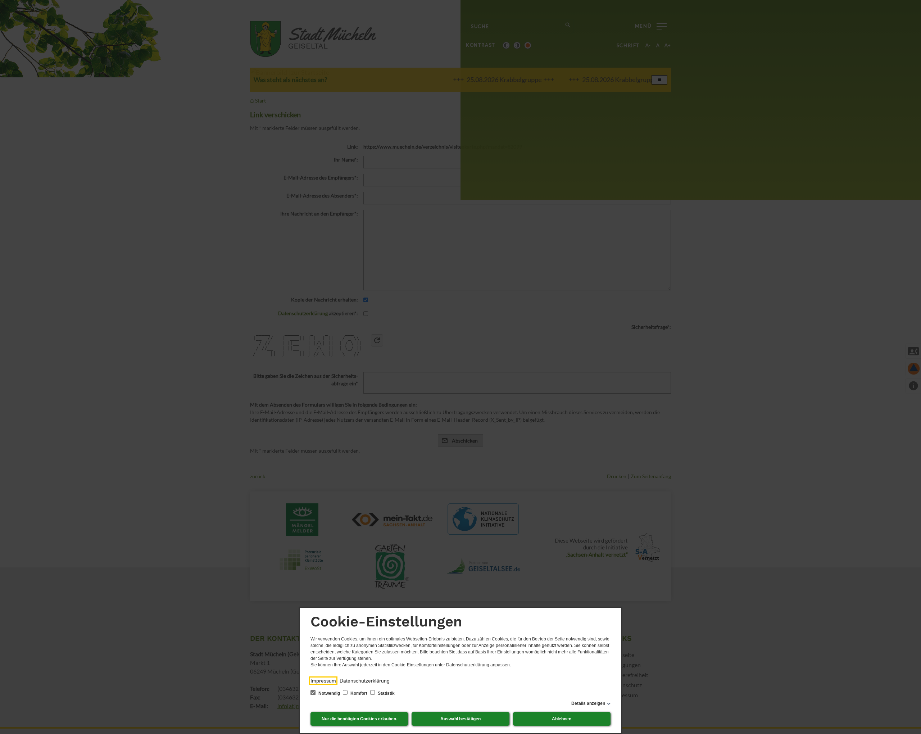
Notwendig (329, 693)
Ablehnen (561, 718)
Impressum (323, 681)
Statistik (386, 693)
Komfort (358, 693)
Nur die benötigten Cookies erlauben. (359, 718)
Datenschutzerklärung (365, 681)
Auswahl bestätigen (460, 718)
